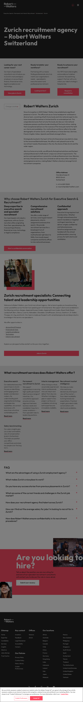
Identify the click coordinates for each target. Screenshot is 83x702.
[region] (41, 694)
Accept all (36, 698)
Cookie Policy (64, 694)
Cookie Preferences (21, 698)
